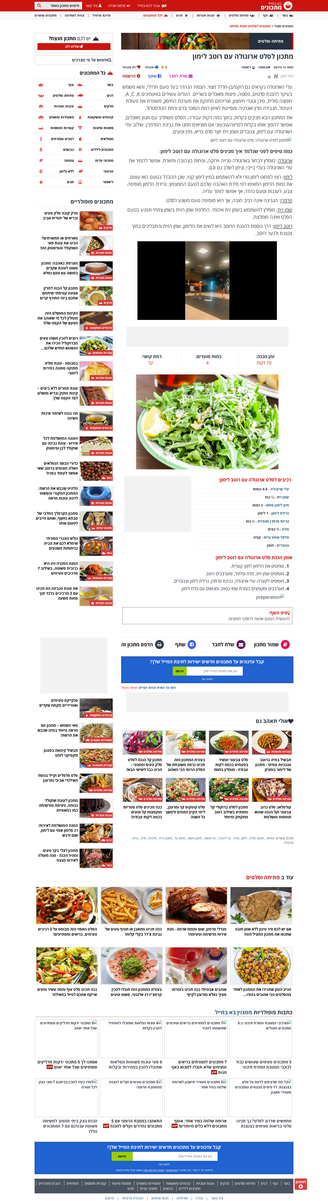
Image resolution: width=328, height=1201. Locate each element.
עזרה (199, 1198)
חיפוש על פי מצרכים (90, 60)
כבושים (168, 1188)
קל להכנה (224, 838)
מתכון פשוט (195, 838)
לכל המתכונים (152, 15)
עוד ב (269, 877)
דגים (264, 1183)
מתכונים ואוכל (283, 26)
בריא (135, 838)
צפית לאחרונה (74, 15)
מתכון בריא (165, 838)
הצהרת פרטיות (132, 1198)
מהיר (236, 838)
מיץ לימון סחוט (277, 505)
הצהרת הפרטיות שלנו (153, 1170)
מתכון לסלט (256, 838)
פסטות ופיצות (121, 1183)
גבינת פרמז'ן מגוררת (273, 521)
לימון (244, 838)
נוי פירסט (280, 67)
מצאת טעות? (129, 687)
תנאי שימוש (172, 1170)
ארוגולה (288, 842)
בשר (285, 15)
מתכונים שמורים (46, 15)
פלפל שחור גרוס (276, 537)
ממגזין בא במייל (233, 1012)
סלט (143, 838)
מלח (285, 529)
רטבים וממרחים (49, 1183)
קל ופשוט (210, 838)
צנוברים (283, 545)
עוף (265, 15)
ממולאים (72, 1183)
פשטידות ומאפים (148, 1183)
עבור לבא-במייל (149, 5)
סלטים (153, 838)
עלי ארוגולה (279, 489)
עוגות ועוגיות (206, 15)
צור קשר (91, 5)
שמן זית (283, 497)
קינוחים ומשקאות (178, 1183)
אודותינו (182, 1198)
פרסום (109, 1198)
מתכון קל (179, 838)
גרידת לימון (280, 513)
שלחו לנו (72, 46)
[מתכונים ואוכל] (276, 5)
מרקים (224, 1183)
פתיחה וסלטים (239, 15)
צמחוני (270, 838)
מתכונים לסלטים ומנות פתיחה (250, 26)
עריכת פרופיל (101, 15)
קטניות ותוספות (95, 1183)
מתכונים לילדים (190, 1188)
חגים (179, 15)
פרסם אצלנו (116, 5)
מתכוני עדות (148, 1188)
